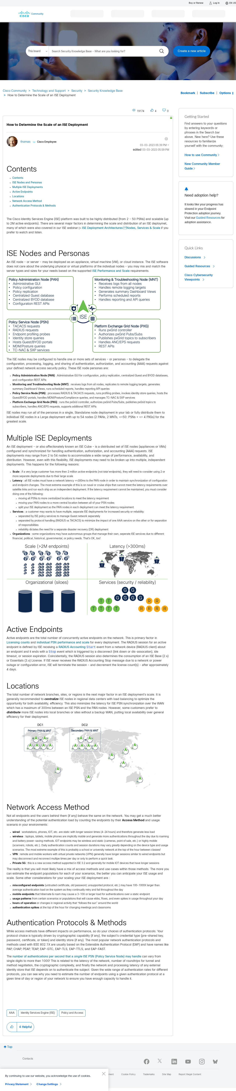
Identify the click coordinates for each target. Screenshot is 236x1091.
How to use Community (201, 155)
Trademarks (149, 1074)
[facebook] (146, 1061)
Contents (17, 178)
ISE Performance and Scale (111, 271)
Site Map (166, 1074)
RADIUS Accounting (72, 647)
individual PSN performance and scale (63, 642)
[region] (54, 1080)
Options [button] (225, 93)
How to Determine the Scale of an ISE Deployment (47, 125)
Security (76, 91)
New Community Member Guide (202, 166)
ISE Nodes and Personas (27, 183)
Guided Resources (208, 217)
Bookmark (188, 93)
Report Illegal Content (190, 1074)
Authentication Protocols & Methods (34, 206)
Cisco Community (15, 91)
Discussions (193, 257)
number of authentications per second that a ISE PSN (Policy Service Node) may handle (77, 956)
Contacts (27, 1059)
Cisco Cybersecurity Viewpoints (199, 277)
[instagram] (202, 1061)
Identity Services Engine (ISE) (38, 1013)
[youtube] (188, 1061)
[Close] (103, 1073)
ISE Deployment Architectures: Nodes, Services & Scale (121, 228)
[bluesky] (215, 1060)
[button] (84, 315)
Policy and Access (72, 1013)
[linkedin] (174, 1061)
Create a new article (192, 51)
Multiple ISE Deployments (27, 187)
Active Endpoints (22, 192)
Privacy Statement (16, 1084)
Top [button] (9, 1047)
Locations (18, 196)
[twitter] (160, 1061)
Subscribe (207, 93)
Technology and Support (49, 91)
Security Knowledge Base (105, 91)
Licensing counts (18, 642)
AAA (12, 1013)
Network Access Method (27, 201)
